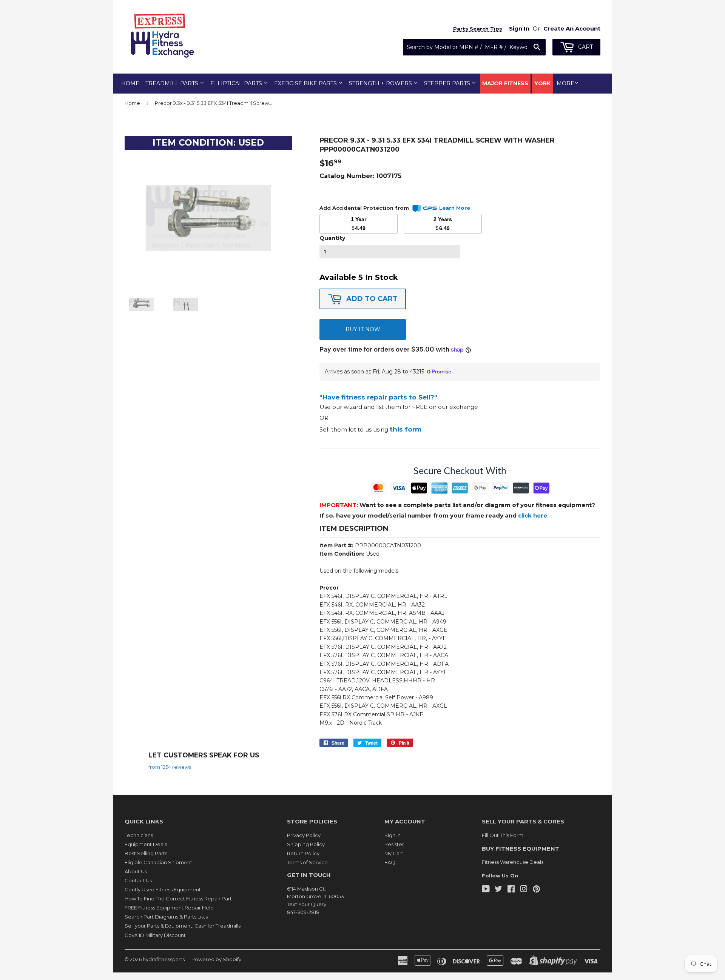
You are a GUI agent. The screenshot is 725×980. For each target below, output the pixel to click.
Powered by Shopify (216, 959)
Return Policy (303, 853)
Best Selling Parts (146, 853)
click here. (533, 515)
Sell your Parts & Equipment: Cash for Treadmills (183, 926)
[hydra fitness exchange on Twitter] (498, 890)
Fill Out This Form (502, 835)
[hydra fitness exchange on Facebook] (511, 890)
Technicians (139, 835)
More (565, 83)
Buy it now (363, 329)
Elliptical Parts (237, 83)
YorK (542, 83)
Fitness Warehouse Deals (512, 862)
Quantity (332, 238)
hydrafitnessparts (164, 959)
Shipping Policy (306, 844)
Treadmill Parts (172, 83)
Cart (585, 46)
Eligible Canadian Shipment (158, 862)
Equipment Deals (146, 844)
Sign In (392, 835)
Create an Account (571, 28)
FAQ (389, 862)
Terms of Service (307, 862)
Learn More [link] (454, 208)
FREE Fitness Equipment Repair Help (169, 908)
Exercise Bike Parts (306, 83)
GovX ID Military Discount (155, 935)
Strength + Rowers (381, 83)
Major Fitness (505, 83)
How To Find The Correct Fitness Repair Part (178, 899)
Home (130, 83)
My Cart (393, 853)
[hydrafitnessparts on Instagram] (524, 890)
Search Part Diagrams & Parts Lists (166, 917)
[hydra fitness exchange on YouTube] (486, 890)
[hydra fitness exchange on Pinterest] (536, 890)
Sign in (519, 28)
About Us (136, 871)
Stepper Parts (448, 83)
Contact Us (138, 880)
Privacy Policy (304, 835)
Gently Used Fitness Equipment (163, 889)
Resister (394, 844)
